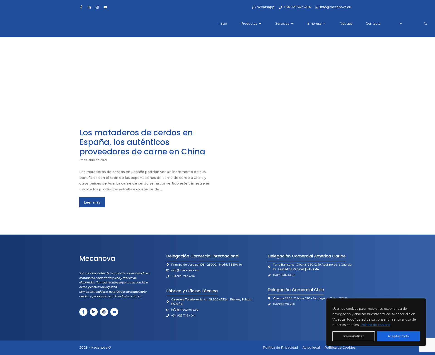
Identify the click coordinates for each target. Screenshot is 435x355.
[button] (425, 23)
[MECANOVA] (18, 23)
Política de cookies (375, 325)
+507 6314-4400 (284, 275)
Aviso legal (311, 347)
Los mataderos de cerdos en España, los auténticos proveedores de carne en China (142, 142)
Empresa (314, 24)
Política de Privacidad (280, 347)
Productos (249, 24)
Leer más (92, 202)
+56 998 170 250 (284, 304)
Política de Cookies (340, 347)
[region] (376, 322)
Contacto (373, 24)
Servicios (282, 24)
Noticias (346, 24)
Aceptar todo (398, 336)
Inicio (223, 24)
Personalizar (353, 336)
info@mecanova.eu (184, 270)
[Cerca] (421, 302)
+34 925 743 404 (183, 276)
